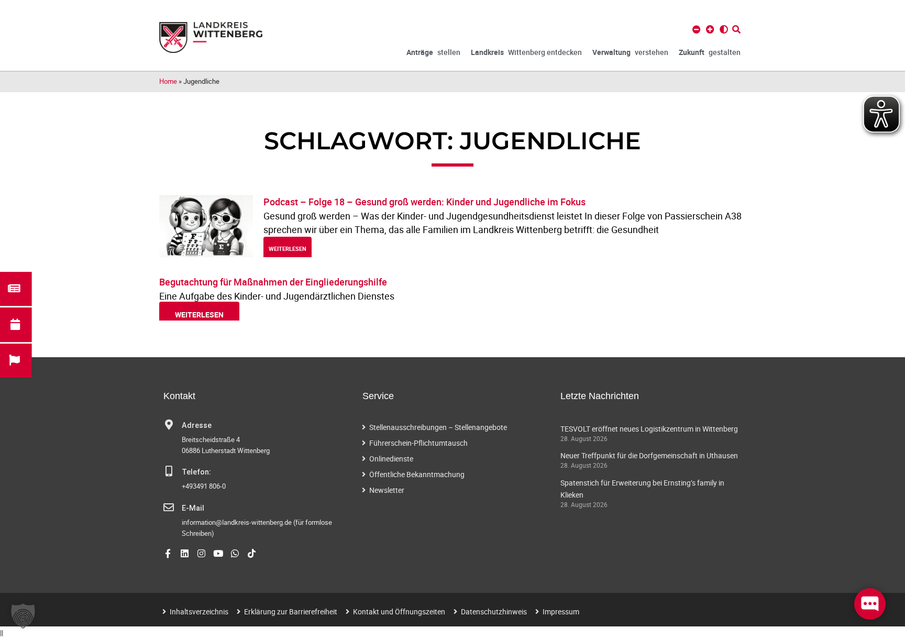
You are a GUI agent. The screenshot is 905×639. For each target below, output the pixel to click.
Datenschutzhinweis (494, 611)
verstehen (630, 52)
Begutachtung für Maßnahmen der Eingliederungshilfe (273, 282)
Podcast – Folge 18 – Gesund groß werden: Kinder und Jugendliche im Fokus (424, 201)
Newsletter (386, 490)
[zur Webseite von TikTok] (251, 553)
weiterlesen (287, 248)
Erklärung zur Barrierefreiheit (290, 611)
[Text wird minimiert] (696, 29)
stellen (433, 52)
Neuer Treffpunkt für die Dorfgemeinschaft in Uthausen (649, 455)
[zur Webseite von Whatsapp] (234, 553)
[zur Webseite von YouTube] (218, 553)
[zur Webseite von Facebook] (167, 553)
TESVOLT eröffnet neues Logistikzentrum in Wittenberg (649, 429)
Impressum (561, 611)
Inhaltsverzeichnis (199, 611)
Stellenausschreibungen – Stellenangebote (438, 427)
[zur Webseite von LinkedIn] (184, 553)
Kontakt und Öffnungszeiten (399, 611)
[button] (23, 616)
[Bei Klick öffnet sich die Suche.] (736, 29)
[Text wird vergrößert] (710, 29)
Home (168, 81)
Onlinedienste (391, 459)
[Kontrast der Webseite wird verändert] (724, 29)
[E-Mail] (168, 507)
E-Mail (193, 508)
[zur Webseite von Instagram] (201, 553)
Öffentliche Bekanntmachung (417, 474)
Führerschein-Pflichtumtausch (418, 443)
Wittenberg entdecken (526, 52)
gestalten (710, 52)
